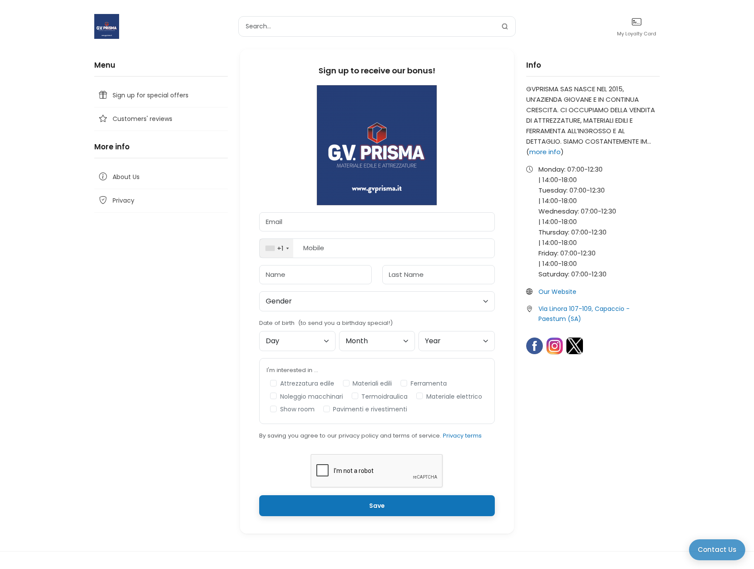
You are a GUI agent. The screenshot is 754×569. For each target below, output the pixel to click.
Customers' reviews (142, 118)
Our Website (557, 291)
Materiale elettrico (454, 396)
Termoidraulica (384, 396)
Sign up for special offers (150, 95)
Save (377, 505)
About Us (126, 176)
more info (545, 151)
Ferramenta (429, 383)
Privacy (123, 200)
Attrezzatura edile (307, 383)
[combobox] (276, 248)
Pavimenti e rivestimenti (370, 409)
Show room (297, 409)
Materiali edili (372, 383)
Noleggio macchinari (311, 396)
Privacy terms (462, 435)
